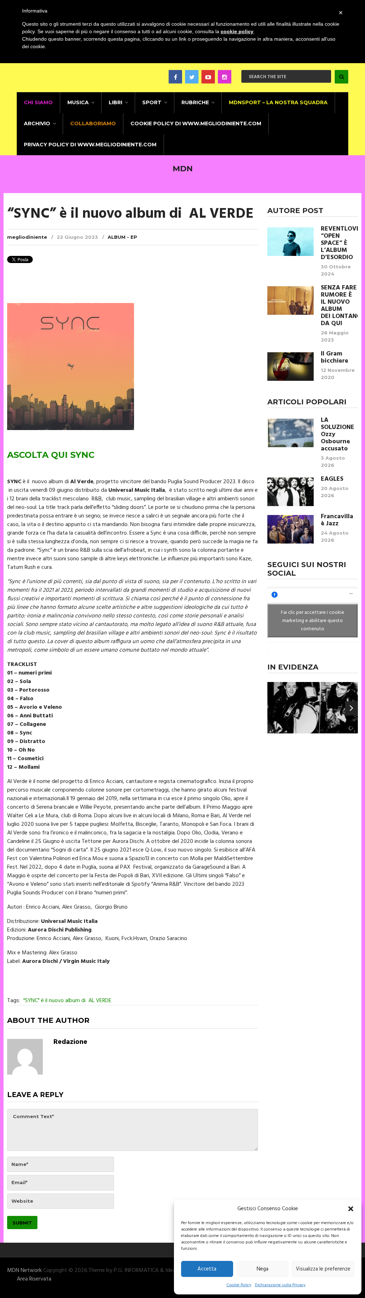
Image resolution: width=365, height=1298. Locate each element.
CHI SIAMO (38, 102)
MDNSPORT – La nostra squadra (278, 102)
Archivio (37, 123)
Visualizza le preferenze (323, 1269)
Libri (115, 102)
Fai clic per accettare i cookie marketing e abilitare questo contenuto (312, 620)
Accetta (206, 1269)
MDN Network (24, 1270)
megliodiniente (27, 237)
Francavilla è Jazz (337, 520)
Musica (78, 102)
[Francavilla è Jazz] (290, 529)
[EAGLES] (290, 492)
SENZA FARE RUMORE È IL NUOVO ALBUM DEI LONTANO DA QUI (339, 305)
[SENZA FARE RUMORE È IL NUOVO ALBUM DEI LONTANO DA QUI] (290, 300)
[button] (350, 1208)
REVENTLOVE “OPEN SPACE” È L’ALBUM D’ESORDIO (339, 243)
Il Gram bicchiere (334, 357)
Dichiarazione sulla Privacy (280, 1285)
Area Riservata (34, 1279)
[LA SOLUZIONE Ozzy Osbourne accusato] (290, 433)
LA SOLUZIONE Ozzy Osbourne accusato (337, 435)
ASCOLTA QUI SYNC (50, 455)
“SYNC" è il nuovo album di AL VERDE (67, 1000)
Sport (151, 102)
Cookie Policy (238, 1285)
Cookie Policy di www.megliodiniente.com (195, 123)
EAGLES (332, 479)
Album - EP (122, 237)
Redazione (70, 1042)
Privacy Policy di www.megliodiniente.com (90, 144)
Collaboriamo (93, 123)
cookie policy (237, 31)
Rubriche (195, 102)
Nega (262, 1269)
